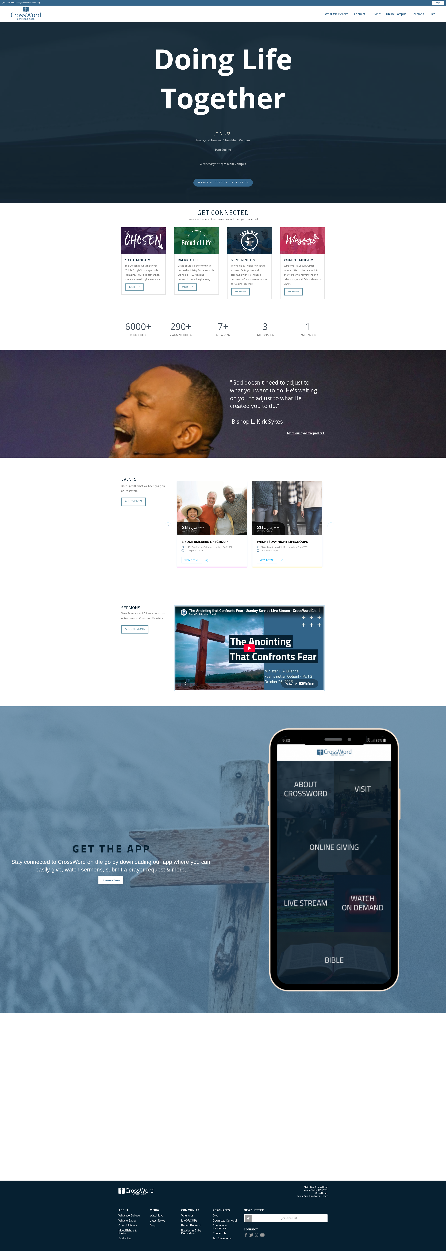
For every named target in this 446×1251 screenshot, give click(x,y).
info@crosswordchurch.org (28, 3)
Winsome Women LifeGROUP (205, 533)
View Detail (191, 552)
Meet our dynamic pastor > (306, 433)
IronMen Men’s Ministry (277, 542)
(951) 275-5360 (8, 3)
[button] (168, 525)
